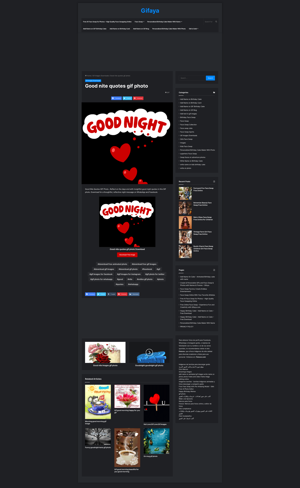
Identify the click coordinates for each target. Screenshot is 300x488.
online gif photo (145, 279)
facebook (147, 269)
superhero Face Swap (188, 154)
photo (161, 279)
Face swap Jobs (186, 128)
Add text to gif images (188, 114)
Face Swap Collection (188, 125)
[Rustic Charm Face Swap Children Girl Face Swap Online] (185, 251)
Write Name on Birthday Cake (191, 161)
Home (88, 76)
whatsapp (133, 284)
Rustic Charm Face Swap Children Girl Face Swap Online (203, 248)
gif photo (182, 394)
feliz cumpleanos (185, 409)
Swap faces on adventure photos (192, 157)
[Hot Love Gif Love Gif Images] (156, 403)
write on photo (185, 168)
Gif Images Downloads (101, 76)
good (120, 279)
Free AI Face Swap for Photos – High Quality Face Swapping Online (107, 22)
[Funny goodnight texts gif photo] (98, 436)
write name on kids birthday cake (192, 164)
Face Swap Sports (187, 132)
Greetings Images (185, 372)
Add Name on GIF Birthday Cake (94, 29)
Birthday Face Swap (187, 117)
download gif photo (129, 269)
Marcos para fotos (185, 401)
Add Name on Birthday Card (120, 29)
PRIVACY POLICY (186, 327)
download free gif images (144, 264)
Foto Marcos (183, 369)
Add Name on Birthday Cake (191, 99)
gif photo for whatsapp (102, 279)
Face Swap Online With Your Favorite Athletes (197, 295)
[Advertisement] (150, 51)
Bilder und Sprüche (186, 399)
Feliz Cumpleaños (185, 416)
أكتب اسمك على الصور (186, 418)
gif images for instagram (129, 274)
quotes (120, 284)
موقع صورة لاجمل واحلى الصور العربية (191, 367)
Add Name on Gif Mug (141, 29)
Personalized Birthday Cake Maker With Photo (169, 29)
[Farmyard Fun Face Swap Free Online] (185, 193)
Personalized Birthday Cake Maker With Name (164, 22)
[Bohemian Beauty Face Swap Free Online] (185, 208)
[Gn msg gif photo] (156, 441)
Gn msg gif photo (151, 456)
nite (130, 279)
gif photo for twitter (155, 274)
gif (159, 269)
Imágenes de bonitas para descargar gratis (194, 364)
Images (183, 143)
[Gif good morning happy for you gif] (127, 396)
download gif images (104, 269)
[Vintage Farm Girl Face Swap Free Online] (185, 237)
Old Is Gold (193, 29)
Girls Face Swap (186, 139)
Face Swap (139, 22)
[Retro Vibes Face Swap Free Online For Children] (185, 222)
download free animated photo (113, 264)
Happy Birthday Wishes (187, 391)
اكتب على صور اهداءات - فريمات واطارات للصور (195, 396)
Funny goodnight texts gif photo (98, 447)
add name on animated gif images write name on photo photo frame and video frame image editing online (196, 376)
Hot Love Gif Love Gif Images (155, 424)
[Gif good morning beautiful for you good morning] (127, 447)
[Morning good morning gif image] (98, 402)
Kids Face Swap (186, 146)
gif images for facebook (101, 274)
